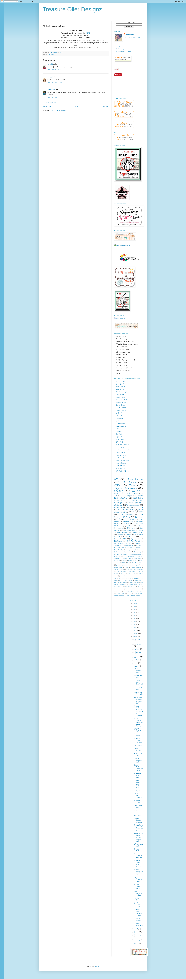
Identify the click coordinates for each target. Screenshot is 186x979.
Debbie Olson (120, 405)
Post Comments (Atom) (59, 110)
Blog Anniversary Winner (138, 893)
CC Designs (127, 496)
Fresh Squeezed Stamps (120, 582)
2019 (134, 606)
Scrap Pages (117, 591)
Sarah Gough (120, 452)
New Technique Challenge (128, 515)
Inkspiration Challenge (134, 550)
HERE (88, 33)
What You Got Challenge (125, 578)
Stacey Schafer (121, 455)
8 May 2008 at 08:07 (54, 98)
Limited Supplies (137, 749)
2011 (134, 628)
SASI (120, 519)
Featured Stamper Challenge (138, 820)
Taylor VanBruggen (122, 460)
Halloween (136, 582)
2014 (134, 618)
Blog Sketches (135, 479)
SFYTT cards (138, 745)
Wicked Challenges (130, 595)
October (137, 649)
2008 (135, 637)
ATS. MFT (136, 578)
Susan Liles (120, 458)
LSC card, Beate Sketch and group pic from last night (138, 685)
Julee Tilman (120, 423)
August (137, 657)
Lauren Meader (121, 426)
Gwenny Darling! (137, 919)
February (138, 935)
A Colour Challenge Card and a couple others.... (138, 722)
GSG (130, 582)
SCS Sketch (119, 491)
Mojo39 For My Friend (138, 730)
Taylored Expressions (125, 488)
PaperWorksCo (130, 537)
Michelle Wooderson (122, 445)
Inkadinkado (118, 541)
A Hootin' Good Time (138, 924)
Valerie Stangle (121, 463)
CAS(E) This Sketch (120, 554)
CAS (130, 507)
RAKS (141, 512)
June (136, 663)
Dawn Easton (130, 34)
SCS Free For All (133, 541)
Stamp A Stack (124, 576)
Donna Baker (51, 90)
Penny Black (137, 558)
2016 (134, 612)
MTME (124, 539)
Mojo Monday (118, 550)
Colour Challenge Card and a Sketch (138, 768)
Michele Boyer (121, 442)
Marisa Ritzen (120, 439)
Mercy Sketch (132, 573)
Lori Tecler (119, 434)
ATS (116, 496)
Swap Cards (140, 591)
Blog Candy (51, 54)
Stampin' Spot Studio (129, 591)
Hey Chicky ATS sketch (138, 693)
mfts (138, 595)
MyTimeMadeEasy (135, 554)
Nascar (139, 587)
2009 (135, 634)
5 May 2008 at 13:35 (54, 70)
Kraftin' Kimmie (132, 560)
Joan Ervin (119, 416)
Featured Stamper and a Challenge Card (138, 784)
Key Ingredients (132, 584)
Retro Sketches (136, 567)
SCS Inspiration (129, 556)
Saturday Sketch (137, 532)
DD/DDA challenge (121, 571)
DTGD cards (131, 528)
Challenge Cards (126, 558)
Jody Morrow (121, 421)
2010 (135, 631)
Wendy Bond (120, 468)
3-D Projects (132, 493)
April (136, 929)
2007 (135, 944)
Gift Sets (138, 545)
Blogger (97, 966)
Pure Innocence (137, 589)
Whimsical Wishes (119, 595)
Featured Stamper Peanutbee (138, 740)
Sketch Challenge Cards (138, 760)
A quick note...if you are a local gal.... (138, 872)
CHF (120, 580)
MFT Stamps (129, 482)
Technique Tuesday (136, 576)
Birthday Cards (120, 565)
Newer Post (47, 107)
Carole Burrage (121, 392)
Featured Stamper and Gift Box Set (137, 863)
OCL (127, 567)
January (138, 940)
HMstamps (139, 517)
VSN (115, 578)
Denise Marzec (121, 408)
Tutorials (129, 569)
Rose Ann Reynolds (122, 450)
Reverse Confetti (133, 505)
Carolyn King (120, 394)
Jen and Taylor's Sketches (137, 670)
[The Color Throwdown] (129, 263)
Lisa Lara (119, 431)
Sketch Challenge (138, 850)
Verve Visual (119, 507)
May (136, 666)
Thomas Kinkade (120, 593)
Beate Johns (120, 389)
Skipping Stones (119, 569)
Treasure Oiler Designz (72, 9)
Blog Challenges (126, 514)
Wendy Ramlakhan (122, 471)
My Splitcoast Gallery (123, 52)
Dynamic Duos (128, 521)
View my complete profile (132, 37)
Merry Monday (118, 587)
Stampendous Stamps (122, 543)
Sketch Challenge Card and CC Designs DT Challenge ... (138, 710)
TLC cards (137, 815)
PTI (133, 512)
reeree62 (50, 64)
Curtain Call (138, 580)
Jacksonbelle (123, 584)
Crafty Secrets (128, 580)
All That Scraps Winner (137, 886)
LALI (129, 526)
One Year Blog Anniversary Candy (138, 912)
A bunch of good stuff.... (138, 775)
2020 (135, 603)
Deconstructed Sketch (126, 510)
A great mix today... (138, 754)
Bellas (129, 534)
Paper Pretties (135, 539)
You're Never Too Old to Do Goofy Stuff (138, 700)
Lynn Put (119, 437)
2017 (134, 609)
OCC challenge (131, 519)
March (137, 932)
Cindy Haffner (121, 397)
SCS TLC (117, 560)
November (138, 644)
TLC (128, 563)
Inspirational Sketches (138, 806)
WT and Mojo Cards (138, 845)
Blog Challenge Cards (138, 879)
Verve (132, 485)
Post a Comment (50, 102)
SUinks (126, 524)
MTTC (140, 584)
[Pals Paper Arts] (120, 318)
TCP (123, 563)
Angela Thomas (121, 387)
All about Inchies (137, 801)
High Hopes (132, 571)
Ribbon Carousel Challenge (122, 552)
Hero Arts (138, 565)
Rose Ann (50, 77)
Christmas (131, 565)
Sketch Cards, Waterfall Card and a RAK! (138, 828)
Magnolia (123, 573)
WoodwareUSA (138, 569)
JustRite (120, 534)
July (136, 660)
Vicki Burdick (120, 466)
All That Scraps (137, 899)
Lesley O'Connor (121, 429)
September (138, 652)
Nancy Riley (120, 447)
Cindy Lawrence (121, 400)
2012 (134, 625)
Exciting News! (137, 735)
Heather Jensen (121, 410)
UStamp (129, 593)
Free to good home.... (138, 676)
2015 (134, 615)
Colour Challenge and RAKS (138, 856)
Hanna (124, 560)
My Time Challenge (120, 547)
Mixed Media (118, 567)
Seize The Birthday (135, 547)
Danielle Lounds (121, 402)
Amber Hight (120, 381)
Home (76, 107)
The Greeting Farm (137, 563)
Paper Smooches (118, 589)
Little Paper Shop (129, 530)
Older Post (104, 107)
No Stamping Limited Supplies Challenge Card (138, 837)
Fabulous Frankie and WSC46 (138, 905)
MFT (116, 479)
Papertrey (117, 556)
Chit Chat (139, 507)
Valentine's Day (138, 593)
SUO (117, 485)
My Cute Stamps (130, 587)
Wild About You (138, 811)
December (138, 639)
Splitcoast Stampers (122, 49)
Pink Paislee (128, 589)
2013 (134, 621)
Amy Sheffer (120, 384)
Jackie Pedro (120, 413)
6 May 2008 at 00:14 (54, 83)
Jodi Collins (120, 418)
